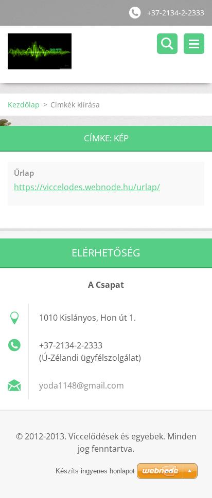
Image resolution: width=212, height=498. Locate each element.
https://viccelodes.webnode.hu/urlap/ (87, 187)
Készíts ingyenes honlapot (95, 471)
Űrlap (24, 173)
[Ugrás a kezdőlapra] (110, 54)
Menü (194, 43)
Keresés (167, 43)
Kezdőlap (24, 104)
